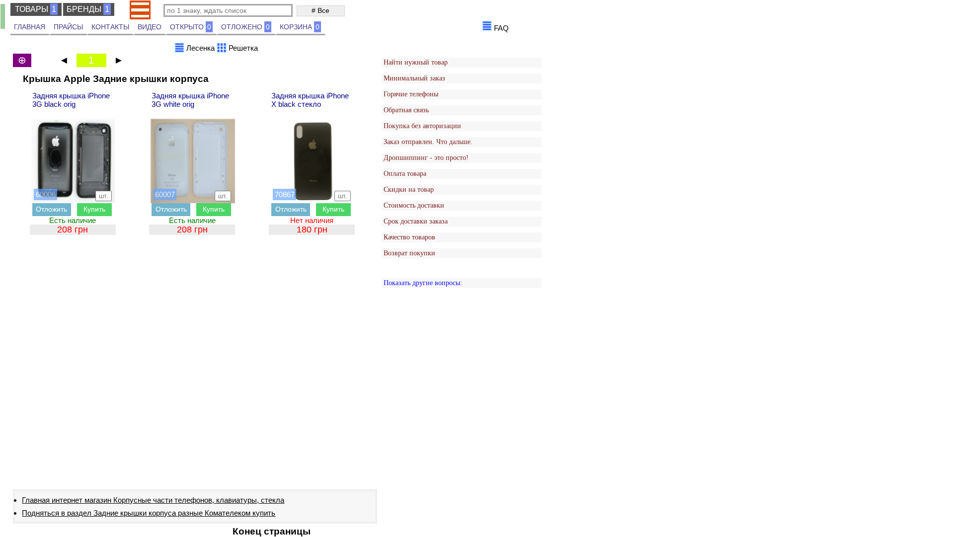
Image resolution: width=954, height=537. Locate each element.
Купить (94, 209)
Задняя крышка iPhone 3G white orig (190, 99)
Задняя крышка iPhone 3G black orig (71, 99)
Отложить (51, 209)
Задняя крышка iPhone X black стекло (310, 99)
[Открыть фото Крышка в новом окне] (73, 161)
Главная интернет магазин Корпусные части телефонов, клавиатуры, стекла (153, 500)
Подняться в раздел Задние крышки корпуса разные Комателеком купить (148, 513)
